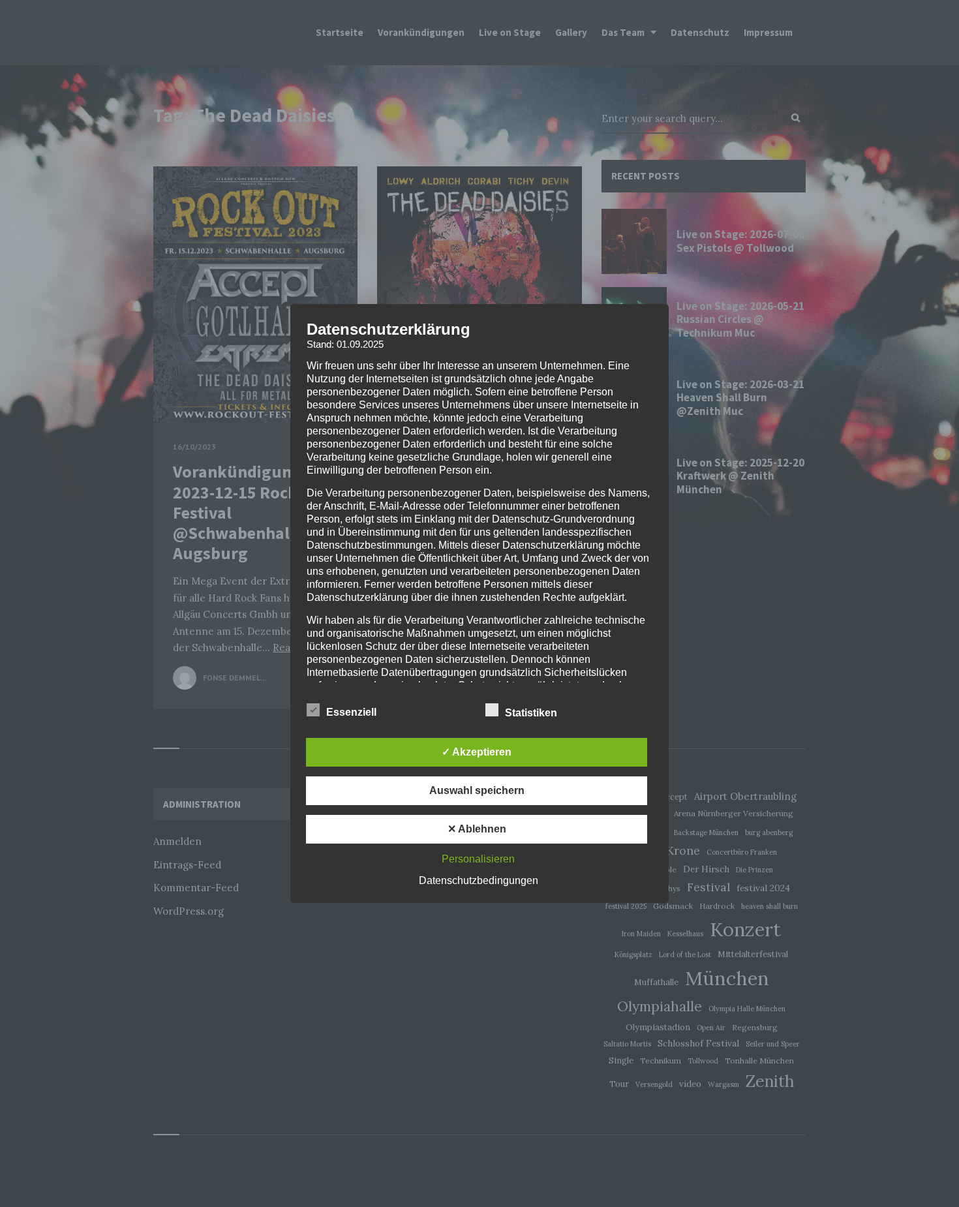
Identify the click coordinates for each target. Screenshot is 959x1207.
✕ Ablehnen (477, 828)
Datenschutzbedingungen (478, 880)
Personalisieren (478, 858)
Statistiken (532, 712)
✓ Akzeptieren (476, 751)
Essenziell (352, 712)
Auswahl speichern (477, 790)
